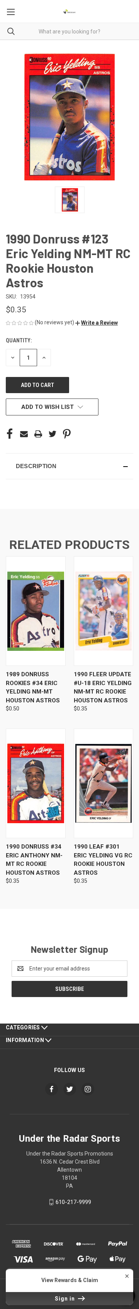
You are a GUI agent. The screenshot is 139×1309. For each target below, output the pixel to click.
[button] (96, 323)
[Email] (24, 434)
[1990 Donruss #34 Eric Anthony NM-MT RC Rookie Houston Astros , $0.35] (35, 783)
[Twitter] (52, 434)
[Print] (38, 434)
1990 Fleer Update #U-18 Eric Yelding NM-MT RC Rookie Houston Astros (103, 687)
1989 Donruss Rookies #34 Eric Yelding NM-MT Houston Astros (33, 687)
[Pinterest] (67, 434)
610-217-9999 (73, 1202)
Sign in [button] (65, 1299)
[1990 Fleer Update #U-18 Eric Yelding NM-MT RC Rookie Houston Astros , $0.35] (103, 611)
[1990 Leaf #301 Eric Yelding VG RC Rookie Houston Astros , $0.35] (103, 783)
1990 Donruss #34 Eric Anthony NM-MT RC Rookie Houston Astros (34, 859)
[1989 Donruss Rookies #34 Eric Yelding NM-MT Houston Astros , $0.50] (35, 611)
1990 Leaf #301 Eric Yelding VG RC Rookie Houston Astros (103, 859)
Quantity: (19, 340)
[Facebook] (10, 434)
